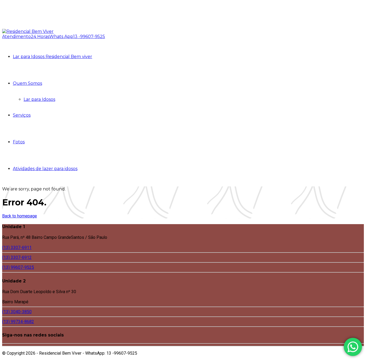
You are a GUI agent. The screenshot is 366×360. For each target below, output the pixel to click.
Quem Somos (27, 83)
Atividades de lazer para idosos (45, 168)
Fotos (19, 141)
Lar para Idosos (39, 99)
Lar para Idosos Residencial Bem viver (52, 56)
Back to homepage (19, 216)
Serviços (22, 115)
